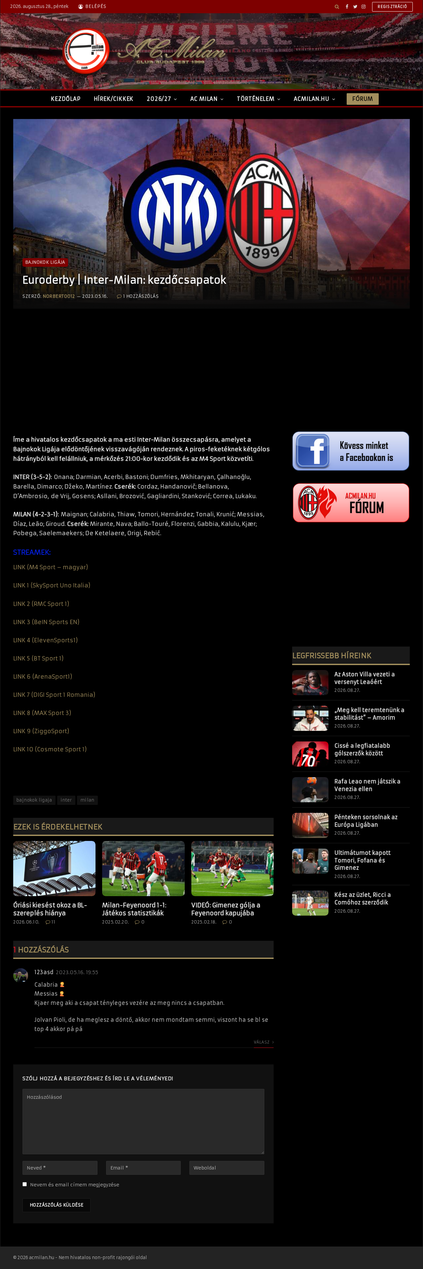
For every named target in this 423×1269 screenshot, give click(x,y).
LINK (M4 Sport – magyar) (50, 567)
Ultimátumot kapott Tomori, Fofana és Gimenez (362, 860)
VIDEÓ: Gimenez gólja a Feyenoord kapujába (225, 909)
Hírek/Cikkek (114, 99)
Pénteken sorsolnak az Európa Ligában (366, 821)
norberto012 (59, 296)
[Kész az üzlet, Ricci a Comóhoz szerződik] (310, 903)
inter (66, 800)
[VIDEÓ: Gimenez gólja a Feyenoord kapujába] (232, 868)
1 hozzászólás (141, 296)
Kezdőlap (65, 99)
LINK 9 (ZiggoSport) (41, 731)
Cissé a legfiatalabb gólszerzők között (362, 749)
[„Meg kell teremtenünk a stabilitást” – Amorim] (310, 718)
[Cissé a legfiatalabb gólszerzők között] (310, 754)
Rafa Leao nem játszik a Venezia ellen (367, 785)
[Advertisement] (143, 379)
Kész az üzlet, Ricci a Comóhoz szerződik (362, 899)
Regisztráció (392, 6)
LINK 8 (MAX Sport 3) (42, 713)
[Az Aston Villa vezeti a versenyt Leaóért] (310, 682)
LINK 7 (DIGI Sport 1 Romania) (54, 694)
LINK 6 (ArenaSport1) (42, 676)
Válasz (262, 1042)
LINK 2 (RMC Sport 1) (41, 604)
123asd (44, 972)
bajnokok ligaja (34, 800)
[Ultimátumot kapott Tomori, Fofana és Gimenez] (310, 861)
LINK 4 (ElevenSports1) (45, 640)
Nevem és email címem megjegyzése (74, 1185)
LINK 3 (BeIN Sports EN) (46, 622)
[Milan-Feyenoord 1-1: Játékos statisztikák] (143, 868)
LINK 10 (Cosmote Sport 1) (50, 749)
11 (53, 922)
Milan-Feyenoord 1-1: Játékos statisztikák (134, 909)
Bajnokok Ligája (45, 262)
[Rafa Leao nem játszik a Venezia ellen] (310, 789)
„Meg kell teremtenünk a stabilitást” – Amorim (369, 714)
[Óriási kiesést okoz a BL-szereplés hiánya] (54, 868)
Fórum (362, 99)
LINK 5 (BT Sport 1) (38, 658)
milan (87, 800)
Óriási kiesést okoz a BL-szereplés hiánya (50, 909)
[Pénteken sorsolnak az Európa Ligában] (310, 825)
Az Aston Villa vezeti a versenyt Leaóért (364, 678)
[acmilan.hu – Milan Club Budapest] (142, 51)
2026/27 (159, 99)
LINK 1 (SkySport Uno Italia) (52, 585)
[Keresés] (336, 6)
